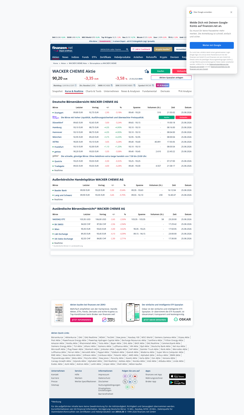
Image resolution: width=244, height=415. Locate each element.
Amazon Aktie (57, 343)
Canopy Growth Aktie (61, 361)
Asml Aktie (70, 364)
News (65, 57)
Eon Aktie (156, 358)
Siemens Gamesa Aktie (165, 337)
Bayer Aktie (116, 343)
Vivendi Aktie (132, 352)
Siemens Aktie (104, 346)
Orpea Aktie (183, 337)
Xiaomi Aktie (131, 358)
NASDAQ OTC (59, 219)
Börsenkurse (57, 337)
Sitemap (55, 385)
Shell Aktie (122, 364)
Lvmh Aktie (96, 364)
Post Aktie (55, 340)
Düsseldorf (58, 122)
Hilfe (77, 375)
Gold (181, 37)
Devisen (174, 57)
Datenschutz (104, 378)
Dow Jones (121, 337)
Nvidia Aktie (72, 343)
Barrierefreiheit (105, 394)
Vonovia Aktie (169, 358)
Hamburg (57, 127)
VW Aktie (134, 346)
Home (55, 63)
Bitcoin (139, 37)
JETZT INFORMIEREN (81, 319)
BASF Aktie (139, 343)
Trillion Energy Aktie (173, 340)
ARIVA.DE (120, 411)
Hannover (57, 132)
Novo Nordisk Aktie (72, 355)
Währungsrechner (154, 378)
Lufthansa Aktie (120, 346)
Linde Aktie (178, 361)
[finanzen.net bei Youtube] (135, 376)
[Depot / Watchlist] (146, 71)
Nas (123, 37)
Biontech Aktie (92, 349)
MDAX (102, 337)
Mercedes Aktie (180, 349)
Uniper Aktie (109, 364)
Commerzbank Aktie (170, 343)
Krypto (163, 57)
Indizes (75, 57)
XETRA (56, 141)
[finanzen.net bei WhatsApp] (127, 387)
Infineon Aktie (89, 355)
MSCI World (86, 37)
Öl (169, 37)
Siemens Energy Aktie (61, 346)
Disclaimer (103, 381)
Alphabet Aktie (147, 355)
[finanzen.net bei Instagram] (125, 376)
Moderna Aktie (147, 352)
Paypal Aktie (103, 352)
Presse (54, 381)
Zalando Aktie (79, 361)
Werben (78, 378)
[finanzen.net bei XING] (135, 381)
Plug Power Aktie (75, 349)
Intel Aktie (151, 361)
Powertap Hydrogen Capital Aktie (104, 340)
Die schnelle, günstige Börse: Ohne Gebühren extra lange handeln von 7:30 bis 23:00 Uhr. (104, 156)
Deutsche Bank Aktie (161, 346)
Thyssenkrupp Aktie (60, 358)
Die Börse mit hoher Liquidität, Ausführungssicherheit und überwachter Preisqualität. (102, 117)
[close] (231, 12)
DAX (53, 37)
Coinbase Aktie (105, 355)
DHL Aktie (127, 343)
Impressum (103, 375)
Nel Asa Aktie (179, 346)
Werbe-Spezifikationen (85, 381)
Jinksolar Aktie (107, 349)
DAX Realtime (90, 337)
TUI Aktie (78, 346)
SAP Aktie (133, 349)
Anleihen (138, 57)
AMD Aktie (134, 355)
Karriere (55, 378)
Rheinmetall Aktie (88, 343)
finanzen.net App (154, 375)
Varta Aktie (144, 358)
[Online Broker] (63, 50)
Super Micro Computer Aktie (170, 352)
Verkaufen (183, 117)
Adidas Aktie (125, 361)
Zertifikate (105, 57)
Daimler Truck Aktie (149, 349)
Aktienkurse (70, 337)
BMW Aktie (175, 355)
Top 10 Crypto (106, 37)
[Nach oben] (188, 412)
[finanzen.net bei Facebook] (130, 376)
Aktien (55, 57)
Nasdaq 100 (133, 337)
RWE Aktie (56, 355)
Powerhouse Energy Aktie (74, 340)
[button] (141, 49)
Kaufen (166, 117)
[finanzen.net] (62, 47)
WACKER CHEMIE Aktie (78, 63)
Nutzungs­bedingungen (109, 385)
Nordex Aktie (139, 361)
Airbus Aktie (162, 355)
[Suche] (127, 49)
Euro (155, 37)
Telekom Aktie (117, 352)
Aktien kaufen (135, 364)
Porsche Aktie (90, 358)
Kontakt (54, 375)
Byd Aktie (144, 346)
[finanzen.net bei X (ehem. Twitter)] (125, 381)
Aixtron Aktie (83, 364)
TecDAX (110, 337)
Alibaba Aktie (165, 361)
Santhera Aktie (155, 340)
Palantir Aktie (120, 355)
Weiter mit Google (212, 45)
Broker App (151, 381)
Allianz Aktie (90, 346)
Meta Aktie (77, 358)
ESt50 (69, 37)
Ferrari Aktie (74, 352)
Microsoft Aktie (58, 349)
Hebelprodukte (122, 57)
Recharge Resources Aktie (134, 340)
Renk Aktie (166, 349)
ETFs (94, 57)
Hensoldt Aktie (88, 352)
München (57, 137)
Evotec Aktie (57, 364)
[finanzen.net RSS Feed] (132, 387)
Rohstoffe (151, 57)
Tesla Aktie (103, 343)
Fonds (85, 57)
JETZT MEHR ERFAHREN (155, 319)
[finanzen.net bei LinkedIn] (130, 381)
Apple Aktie (121, 349)
